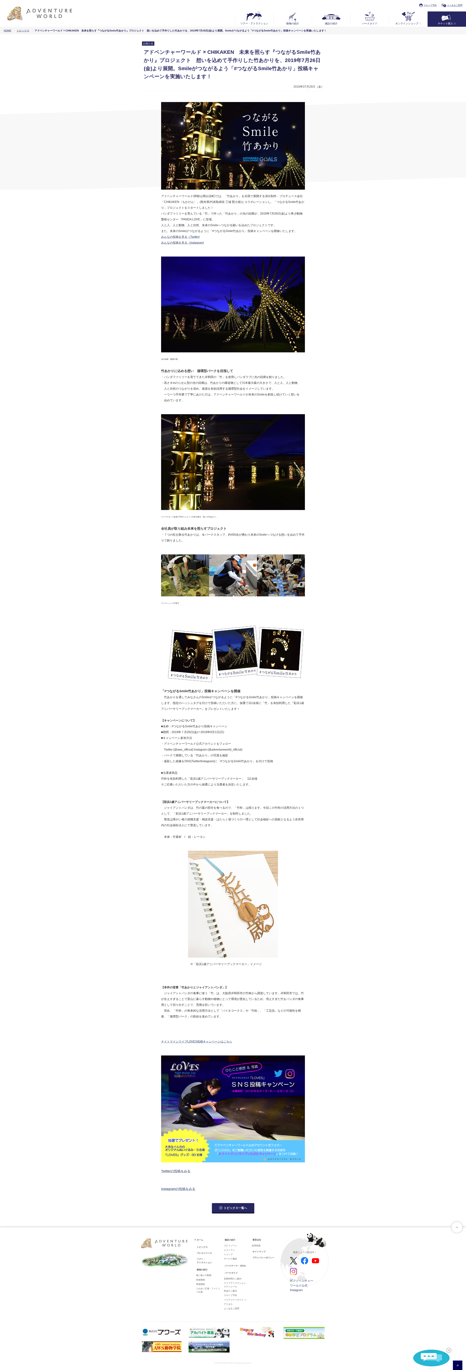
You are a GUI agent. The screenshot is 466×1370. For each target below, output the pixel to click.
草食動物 (200, 1284)
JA (458, 1365)
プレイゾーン (230, 1245)
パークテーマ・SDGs (235, 1266)
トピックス (23, 30)
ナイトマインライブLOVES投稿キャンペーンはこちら (196, 1041)
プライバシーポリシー (263, 1257)
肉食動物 (200, 1280)
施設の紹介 (331, 23)
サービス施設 (230, 1258)
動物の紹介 (292, 23)
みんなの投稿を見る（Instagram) (182, 242)
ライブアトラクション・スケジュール (236, 1285)
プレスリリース (204, 1253)
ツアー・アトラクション (254, 23)
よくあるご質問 (454, 5)
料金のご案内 (230, 1291)
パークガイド (369, 23)
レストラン (229, 1250)
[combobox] (457, 1365)
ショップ (228, 1254)
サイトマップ (259, 1251)
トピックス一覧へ (235, 1207)
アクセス (228, 1304)
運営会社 (256, 1240)
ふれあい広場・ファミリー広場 (208, 1290)
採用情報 (256, 1245)
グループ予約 (430, 5)
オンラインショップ (406, 23)
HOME (7, 30)
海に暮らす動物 (203, 1275)
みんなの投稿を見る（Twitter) (180, 236)
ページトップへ (456, 1227)
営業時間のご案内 (232, 1278)
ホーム (200, 1240)
